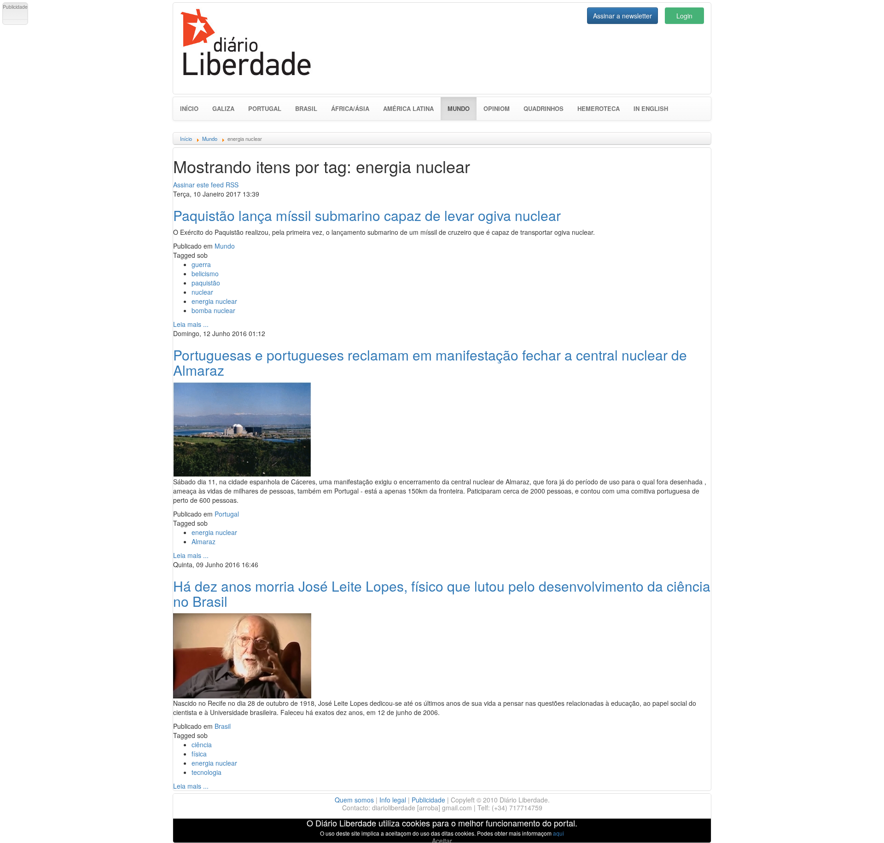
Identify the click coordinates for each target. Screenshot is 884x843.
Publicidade (428, 799)
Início (189, 108)
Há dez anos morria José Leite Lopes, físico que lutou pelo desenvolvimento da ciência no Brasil (441, 593)
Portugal (264, 108)
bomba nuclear (213, 310)
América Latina (408, 108)
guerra (201, 264)
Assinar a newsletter (622, 15)
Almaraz (203, 541)
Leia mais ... (191, 324)
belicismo (205, 273)
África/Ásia (350, 108)
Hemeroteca (598, 108)
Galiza (223, 108)
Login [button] (684, 15)
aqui (558, 833)
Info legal (392, 799)
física (199, 753)
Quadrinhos (543, 108)
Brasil (306, 108)
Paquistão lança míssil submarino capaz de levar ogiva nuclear (367, 215)
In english (651, 108)
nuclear (202, 292)
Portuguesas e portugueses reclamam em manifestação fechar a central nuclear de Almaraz (430, 362)
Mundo (462, 108)
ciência (202, 744)
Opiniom (496, 108)
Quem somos (354, 799)
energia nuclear (214, 301)
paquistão (206, 282)
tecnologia (206, 772)
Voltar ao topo (857, 824)
